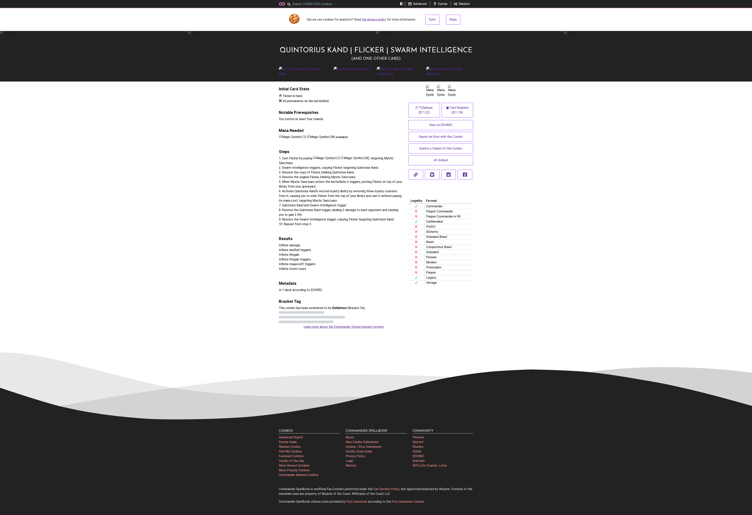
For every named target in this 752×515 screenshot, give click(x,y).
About (350, 437)
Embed (443, 160)
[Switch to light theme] (401, 4)
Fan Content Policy (386, 489)
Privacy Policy (355, 456)
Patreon (418, 437)
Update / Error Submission (363, 447)
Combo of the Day (291, 461)
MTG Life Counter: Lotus (430, 465)
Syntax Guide (288, 442)
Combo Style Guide (359, 451)
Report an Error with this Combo (441, 137)
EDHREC (418, 456)
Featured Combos (291, 456)
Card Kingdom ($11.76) (459, 110)
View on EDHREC (440, 125)
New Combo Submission (362, 442)
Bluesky (418, 447)
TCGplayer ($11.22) (425, 110)
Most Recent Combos (294, 465)
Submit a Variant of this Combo (440, 148)
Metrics (351, 465)
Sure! (432, 19)
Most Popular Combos (294, 470)
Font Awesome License (408, 501)
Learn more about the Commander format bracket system (344, 327)
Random (464, 4)
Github (417, 451)
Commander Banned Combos (298, 475)
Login (349, 461)
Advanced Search (291, 437)
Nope (453, 19)
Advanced (420, 4)
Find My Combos (290, 451)
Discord (418, 442)
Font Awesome (356, 501)
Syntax (442, 4)
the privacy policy (374, 19)
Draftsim (419, 461)
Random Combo (290, 447)
